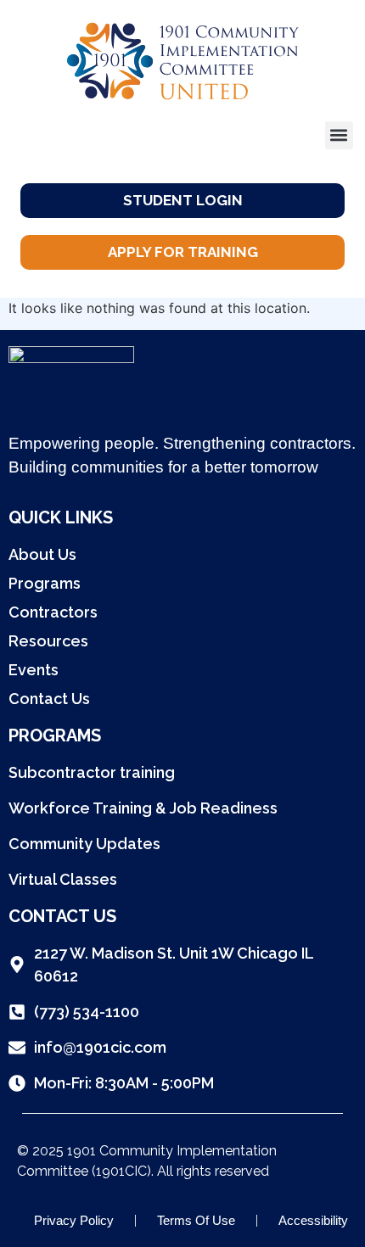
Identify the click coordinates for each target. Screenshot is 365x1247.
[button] (339, 135)
